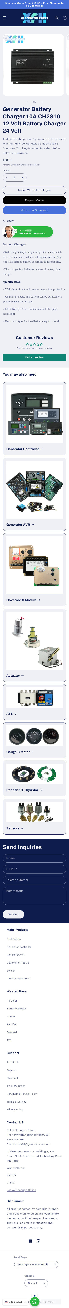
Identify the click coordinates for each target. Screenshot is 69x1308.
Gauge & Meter (18, 752)
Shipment (12, 1078)
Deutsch (33, 1283)
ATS (9, 713)
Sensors (12, 828)
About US (12, 1062)
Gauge (11, 1016)
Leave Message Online (21, 1190)
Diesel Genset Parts (18, 978)
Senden (13, 914)
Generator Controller (22, 449)
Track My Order (16, 1086)
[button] (4, 18)
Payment (12, 1070)
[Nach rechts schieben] (42, 102)
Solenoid (12, 1032)
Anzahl (6, 170)
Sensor (11, 971)
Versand (7, 165)
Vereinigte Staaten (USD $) (33, 1264)
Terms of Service (16, 1102)
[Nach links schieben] (27, 102)
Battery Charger (16, 1008)
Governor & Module (21, 600)
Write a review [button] (34, 357)
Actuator (13, 675)
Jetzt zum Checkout (34, 210)
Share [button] (10, 221)
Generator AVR (18, 524)
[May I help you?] (35, 1301)
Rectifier (12, 1024)
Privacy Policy (15, 1109)
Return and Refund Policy (22, 1094)
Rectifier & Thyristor (22, 790)
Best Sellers (14, 939)
